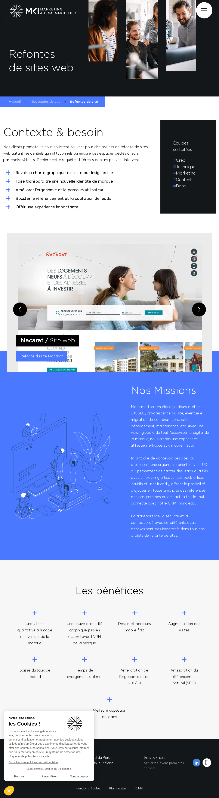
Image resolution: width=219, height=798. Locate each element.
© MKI (139, 788)
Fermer (19, 776)
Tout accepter (79, 776)
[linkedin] (196, 762)
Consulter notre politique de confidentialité (33, 762)
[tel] (207, 762)
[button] (9, 791)
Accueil (15, 101)
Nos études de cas (45, 101)
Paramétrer (49, 776)
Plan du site (117, 788)
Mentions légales (88, 788)
